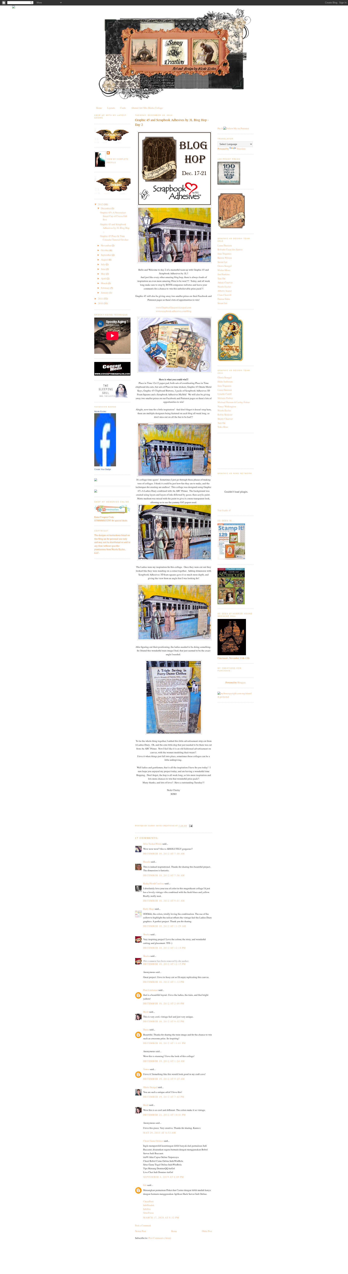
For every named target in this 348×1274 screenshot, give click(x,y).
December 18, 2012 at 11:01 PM (164, 1043)
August (105, 259)
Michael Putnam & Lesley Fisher (234, 402)
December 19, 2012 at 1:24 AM (164, 1061)
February (105, 287)
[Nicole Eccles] (105, 465)
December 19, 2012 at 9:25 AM (164, 1078)
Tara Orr (221, 278)
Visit (224, 510)
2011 (101, 298)
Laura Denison (225, 245)
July (103, 264)
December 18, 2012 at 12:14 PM (164, 947)
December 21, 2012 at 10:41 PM (164, 1114)
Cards (123, 107)
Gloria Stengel (150, 1087)
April (104, 278)
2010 (101, 303)
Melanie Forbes (225, 398)
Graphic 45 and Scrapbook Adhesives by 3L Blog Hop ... (114, 228)
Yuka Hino (223, 426)
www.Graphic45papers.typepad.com (173, 307)
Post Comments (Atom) (159, 1238)
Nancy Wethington (227, 406)
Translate (241, 148)
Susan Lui (222, 262)
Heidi (146, 1011)
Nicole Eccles (100, 411)
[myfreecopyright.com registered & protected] (236, 696)
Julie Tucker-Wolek (152, 843)
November (106, 245)
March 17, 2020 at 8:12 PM (161, 1217)
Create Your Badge (102, 469)
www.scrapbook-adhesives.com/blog (173, 311)
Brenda (146, 861)
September (106, 254)
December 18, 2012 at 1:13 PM (163, 981)
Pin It (220, 128)
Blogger (241, 682)
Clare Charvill (224, 295)
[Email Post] (191, 826)
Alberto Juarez (225, 290)
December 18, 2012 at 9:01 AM (164, 900)
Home (99, 107)
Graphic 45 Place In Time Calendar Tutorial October (114, 237)
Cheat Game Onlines (153, 1140)
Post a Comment (143, 1225)
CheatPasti (148, 1201)
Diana (146, 1029)
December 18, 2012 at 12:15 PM (164, 964)
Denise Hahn (224, 299)
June (103, 269)
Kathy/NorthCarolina (153, 883)
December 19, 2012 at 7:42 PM (163, 1096)
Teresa (146, 1069)
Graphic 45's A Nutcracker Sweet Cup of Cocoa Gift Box (113, 216)
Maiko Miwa (224, 270)
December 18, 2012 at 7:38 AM (164, 853)
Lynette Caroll (225, 393)
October (105, 250)
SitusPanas (148, 1212)
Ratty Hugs (148, 908)
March (104, 283)
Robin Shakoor (225, 414)
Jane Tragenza (224, 253)
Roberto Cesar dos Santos (230, 249)
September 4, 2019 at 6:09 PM (163, 1176)
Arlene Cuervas (225, 282)
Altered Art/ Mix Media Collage (147, 107)
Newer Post (140, 1231)
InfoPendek (148, 1205)
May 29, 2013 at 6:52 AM (159, 1132)
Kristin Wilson (225, 257)
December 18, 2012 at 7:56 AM (164, 875)
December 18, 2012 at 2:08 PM (163, 1003)
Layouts (111, 107)
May (103, 273)
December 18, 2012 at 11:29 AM (164, 926)
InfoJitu (147, 1209)
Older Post (207, 1231)
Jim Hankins (224, 274)
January (105, 292)
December (106, 208)
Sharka (146, 934)
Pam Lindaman (150, 990)
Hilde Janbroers (225, 381)
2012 (101, 204)
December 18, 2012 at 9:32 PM (163, 1021)
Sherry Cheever (225, 418)
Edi (145, 1185)
